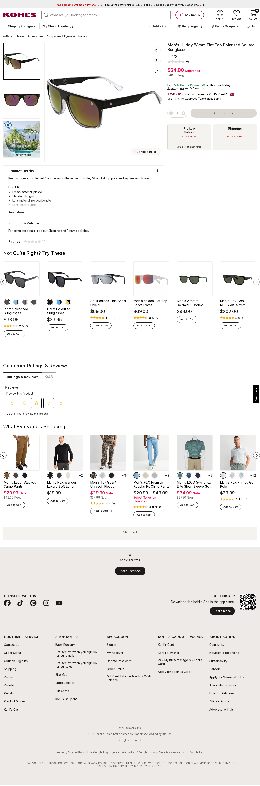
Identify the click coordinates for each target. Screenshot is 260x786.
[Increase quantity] (183, 113)
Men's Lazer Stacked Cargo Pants (20, 484)
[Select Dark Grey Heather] (59, 475)
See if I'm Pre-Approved (182, 98)
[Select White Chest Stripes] (232, 475)
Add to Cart (14, 333)
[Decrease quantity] (171, 113)
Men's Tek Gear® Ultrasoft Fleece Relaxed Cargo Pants (106, 484)
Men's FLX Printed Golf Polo (238, 484)
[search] (46, 14)
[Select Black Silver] (33, 302)
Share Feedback (130, 571)
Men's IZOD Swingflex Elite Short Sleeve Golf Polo (194, 484)
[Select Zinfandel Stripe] (198, 475)
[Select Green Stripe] (180, 475)
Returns (72, 230)
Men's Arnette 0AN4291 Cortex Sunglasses (190, 303)
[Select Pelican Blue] (136, 475)
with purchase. (79, 4)
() (26, 326)
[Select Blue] (16, 302)
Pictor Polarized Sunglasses (16, 311)
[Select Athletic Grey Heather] (102, 475)
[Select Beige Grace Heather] (68, 475)
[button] (178, 61)
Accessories (35, 36)
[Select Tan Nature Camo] (93, 475)
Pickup (189, 128)
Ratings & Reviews (23, 377)
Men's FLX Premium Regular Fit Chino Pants (151, 484)
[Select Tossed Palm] (189, 475)
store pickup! (123, 4)
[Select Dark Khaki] (7, 475)
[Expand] (157, 71)
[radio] (189, 137)
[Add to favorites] (157, 50)
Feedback (256, 394)
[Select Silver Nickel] (154, 475)
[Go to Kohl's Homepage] (20, 15)
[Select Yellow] (68, 302)
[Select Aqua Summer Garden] (241, 475)
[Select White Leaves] (223, 475)
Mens (20, 36)
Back (10, 36)
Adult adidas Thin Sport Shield (108, 303)
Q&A (49, 377)
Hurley (82, 36)
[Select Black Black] (7, 302)
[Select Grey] (25, 302)
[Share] (157, 61)
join (182, 88)
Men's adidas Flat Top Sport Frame (150, 303)
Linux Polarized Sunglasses (58, 311)
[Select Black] (25, 475)
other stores (195, 147)
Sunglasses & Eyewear (61, 36)
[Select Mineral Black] (111, 475)
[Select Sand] (145, 475)
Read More (16, 212)
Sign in (171, 88)
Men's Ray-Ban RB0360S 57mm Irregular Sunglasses (235, 303)
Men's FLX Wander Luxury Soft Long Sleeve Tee (61, 484)
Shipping (235, 128)
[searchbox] (106, 15)
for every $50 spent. (174, 4)
